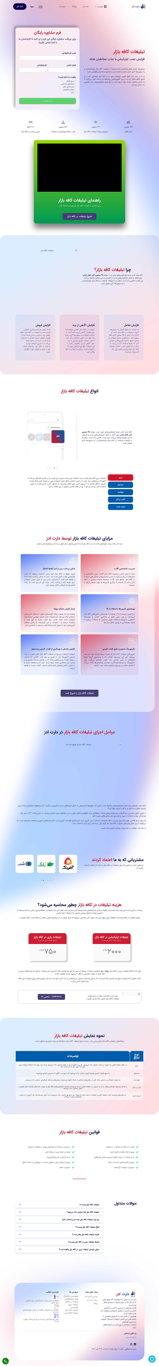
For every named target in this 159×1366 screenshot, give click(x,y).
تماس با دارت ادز (91, 1296)
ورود (31, 6)
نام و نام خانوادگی (69, 53)
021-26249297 (131, 1337)
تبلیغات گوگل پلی (71, 1313)
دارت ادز (86, 6)
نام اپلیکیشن (42, 65)
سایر (72, 92)
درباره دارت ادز (92, 1300)
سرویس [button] (100, 6)
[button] (43, 880)
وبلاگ (74, 6)
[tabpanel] (66, 483)
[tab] (120, 478)
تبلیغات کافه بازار (71, 1310)
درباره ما (62, 6)
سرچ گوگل (70, 81)
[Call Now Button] (5, 1361)
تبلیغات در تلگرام (71, 1301)
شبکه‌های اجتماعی (67, 84)
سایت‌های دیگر (68, 86)
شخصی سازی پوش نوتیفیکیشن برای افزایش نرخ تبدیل (42, 1301)
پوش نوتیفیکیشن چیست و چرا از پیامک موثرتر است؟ (41, 1320)
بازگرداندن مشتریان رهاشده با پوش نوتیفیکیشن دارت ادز (41, 1311)
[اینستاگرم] (131, 1344)
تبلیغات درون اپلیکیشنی (73, 1306)
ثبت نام (20, 6)
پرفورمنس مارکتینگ (70, 1296)
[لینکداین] (135, 1344)
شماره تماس (71, 65)
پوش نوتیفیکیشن (71, 1298)
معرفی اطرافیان (68, 89)
